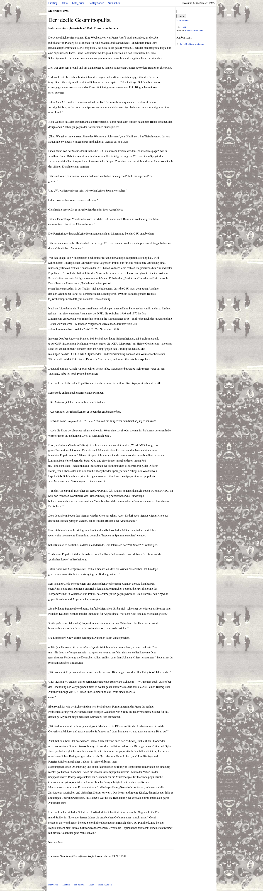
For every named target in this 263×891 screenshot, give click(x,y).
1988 (183, 27)
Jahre (65, 3)
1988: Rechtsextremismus (192, 44)
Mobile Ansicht (105, 884)
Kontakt (66, 884)
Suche (181, 16)
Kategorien (78, 3)
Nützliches (114, 3)
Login (91, 884)
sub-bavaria (79, 884)
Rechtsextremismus (194, 30)
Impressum (53, 884)
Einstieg (52, 3)
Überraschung (182, 20)
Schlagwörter (96, 3)
